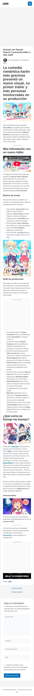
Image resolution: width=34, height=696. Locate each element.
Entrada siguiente (17, 592)
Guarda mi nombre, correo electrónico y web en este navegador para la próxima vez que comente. (15, 667)
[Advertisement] (17, 25)
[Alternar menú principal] (30, 4)
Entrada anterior (17, 588)
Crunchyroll (7, 535)
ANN (10, 581)
